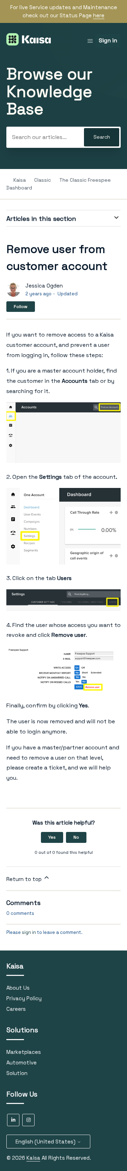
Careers (16, 1009)
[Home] (28, 43)
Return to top (24, 879)
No (76, 837)
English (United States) (46, 1141)
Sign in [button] (108, 40)
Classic (43, 180)
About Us (18, 987)
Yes (52, 837)
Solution (17, 1073)
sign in (29, 932)
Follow (21, 306)
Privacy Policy (24, 998)
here (98, 15)
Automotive (21, 1062)
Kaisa (19, 180)
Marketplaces (23, 1052)
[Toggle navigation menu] (90, 40)
